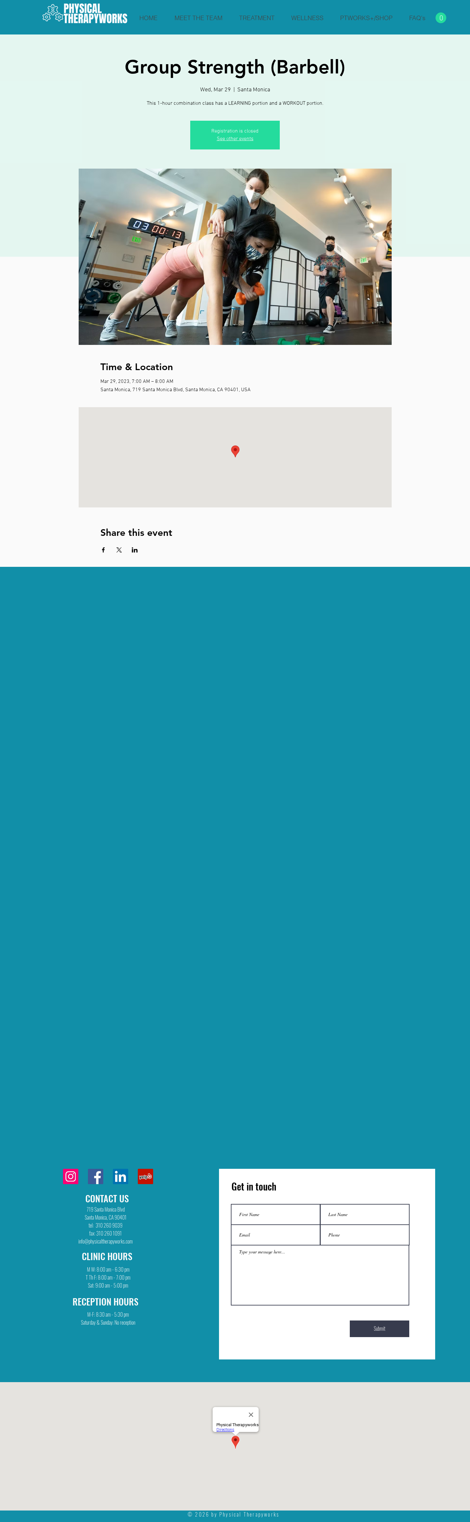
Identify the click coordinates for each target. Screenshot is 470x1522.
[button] (440, 17)
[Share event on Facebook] (103, 549)
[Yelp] (145, 1176)
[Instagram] (70, 1176)
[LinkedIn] (120, 1176)
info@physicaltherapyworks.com (105, 1241)
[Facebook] (95, 1176)
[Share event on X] (119, 549)
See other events (235, 139)
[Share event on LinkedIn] (135, 549)
